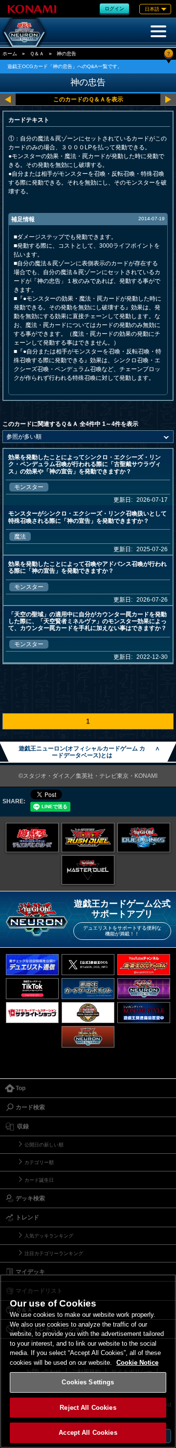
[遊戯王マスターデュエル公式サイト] (88, 870)
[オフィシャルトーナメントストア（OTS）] (88, 1012)
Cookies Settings (88, 1382)
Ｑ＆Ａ (37, 53)
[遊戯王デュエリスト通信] (32, 964)
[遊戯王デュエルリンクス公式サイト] (143, 837)
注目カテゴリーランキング (53, 1253)
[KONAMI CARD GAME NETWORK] (143, 988)
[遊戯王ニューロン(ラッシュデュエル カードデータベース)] (88, 1036)
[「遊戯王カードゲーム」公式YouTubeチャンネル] (143, 964)
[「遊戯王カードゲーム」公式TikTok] (32, 988)
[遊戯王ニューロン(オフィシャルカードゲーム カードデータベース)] (24, 32)
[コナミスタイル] (143, 1012)
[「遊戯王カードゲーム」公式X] (88, 964)
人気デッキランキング (48, 1235)
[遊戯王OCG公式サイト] (32, 837)
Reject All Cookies (88, 1407)
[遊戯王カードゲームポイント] (88, 988)
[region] (88, 1361)
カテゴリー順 (39, 1162)
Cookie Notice (137, 1362)
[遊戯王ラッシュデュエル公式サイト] (88, 837)
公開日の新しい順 (44, 1144)
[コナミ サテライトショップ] (32, 1012)
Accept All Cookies (88, 1432)
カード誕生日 (39, 1180)
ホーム (9, 53)
